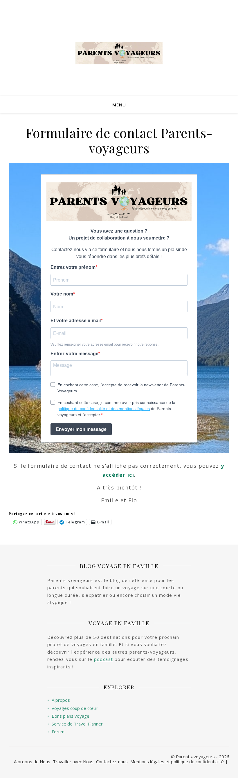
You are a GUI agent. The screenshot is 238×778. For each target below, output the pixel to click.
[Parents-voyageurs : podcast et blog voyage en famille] (119, 53)
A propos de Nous (32, 761)
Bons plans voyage (68, 716)
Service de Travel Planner (75, 723)
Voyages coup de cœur (72, 708)
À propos (58, 700)
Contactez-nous (112, 761)
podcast (103, 659)
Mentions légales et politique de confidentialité (177, 761)
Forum (55, 731)
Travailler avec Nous (73, 761)
